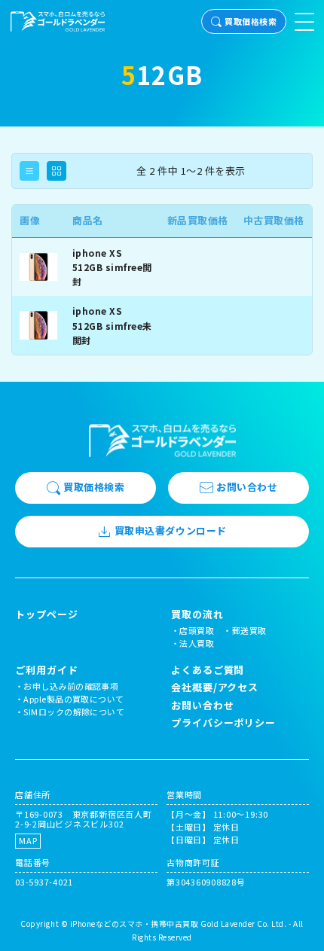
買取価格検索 (251, 21)
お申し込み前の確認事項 (70, 686)
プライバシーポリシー (223, 722)
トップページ (46, 614)
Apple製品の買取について (73, 699)
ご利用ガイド (46, 670)
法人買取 (196, 643)
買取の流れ (197, 614)
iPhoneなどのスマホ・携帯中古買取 (134, 923)
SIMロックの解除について (73, 712)
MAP (28, 840)
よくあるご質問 (207, 670)
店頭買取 (196, 630)
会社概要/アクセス (214, 687)
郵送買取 (249, 630)
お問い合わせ (246, 487)
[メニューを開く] (304, 22)
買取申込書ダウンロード (171, 530)
